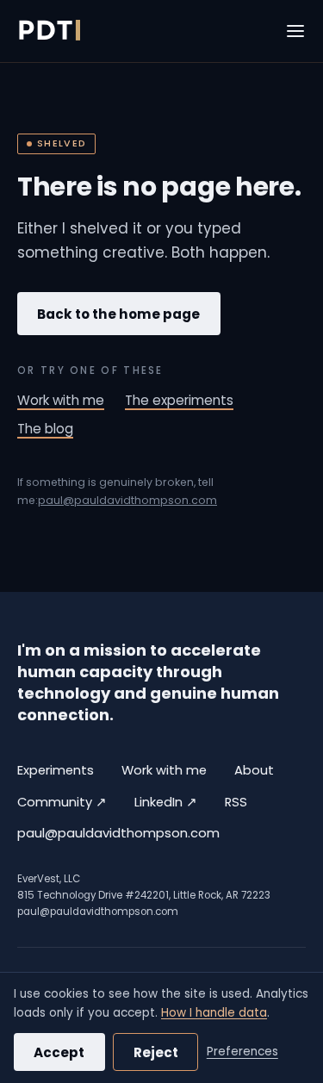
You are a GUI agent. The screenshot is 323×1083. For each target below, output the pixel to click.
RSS (236, 802)
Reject (156, 1052)
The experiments (179, 400)
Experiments (55, 770)
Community (62, 802)
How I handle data (214, 1013)
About (254, 770)
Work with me (60, 400)
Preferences (242, 1051)
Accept (59, 1052)
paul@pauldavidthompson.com (127, 500)
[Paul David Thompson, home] (48, 31)
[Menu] (295, 31)
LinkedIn (165, 802)
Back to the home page (118, 314)
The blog (45, 429)
